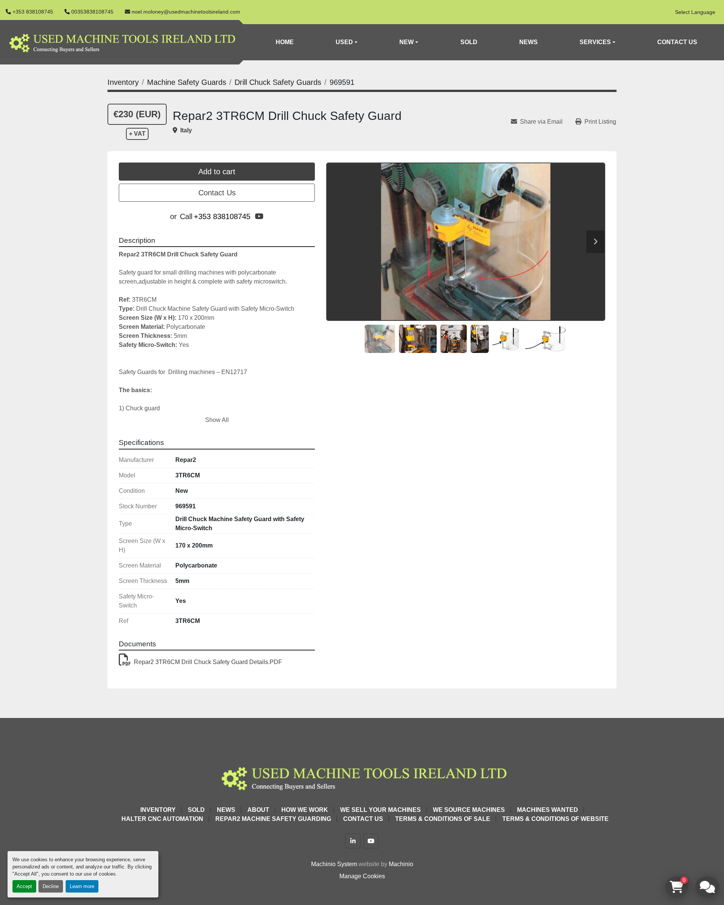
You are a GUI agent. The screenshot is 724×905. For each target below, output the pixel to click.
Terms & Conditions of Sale (442, 819)
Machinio (401, 864)
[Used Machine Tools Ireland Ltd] (362, 777)
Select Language (695, 12)
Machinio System (334, 864)
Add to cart (216, 171)
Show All (217, 420)
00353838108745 (92, 12)
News (528, 42)
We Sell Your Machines (380, 810)
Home (285, 42)
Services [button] (595, 42)
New (406, 42)
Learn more (82, 886)
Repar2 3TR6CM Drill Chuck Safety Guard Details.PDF (208, 662)
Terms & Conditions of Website (555, 819)
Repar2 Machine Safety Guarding (273, 819)
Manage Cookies (362, 876)
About (258, 810)
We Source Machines (469, 810)
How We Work (304, 810)
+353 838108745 (32, 12)
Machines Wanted (547, 810)
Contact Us (677, 42)
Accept (24, 886)
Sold (468, 42)
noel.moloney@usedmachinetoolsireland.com (186, 12)
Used (344, 42)
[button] (346, 42)
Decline (51, 886)
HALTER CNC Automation (162, 819)
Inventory (158, 810)
